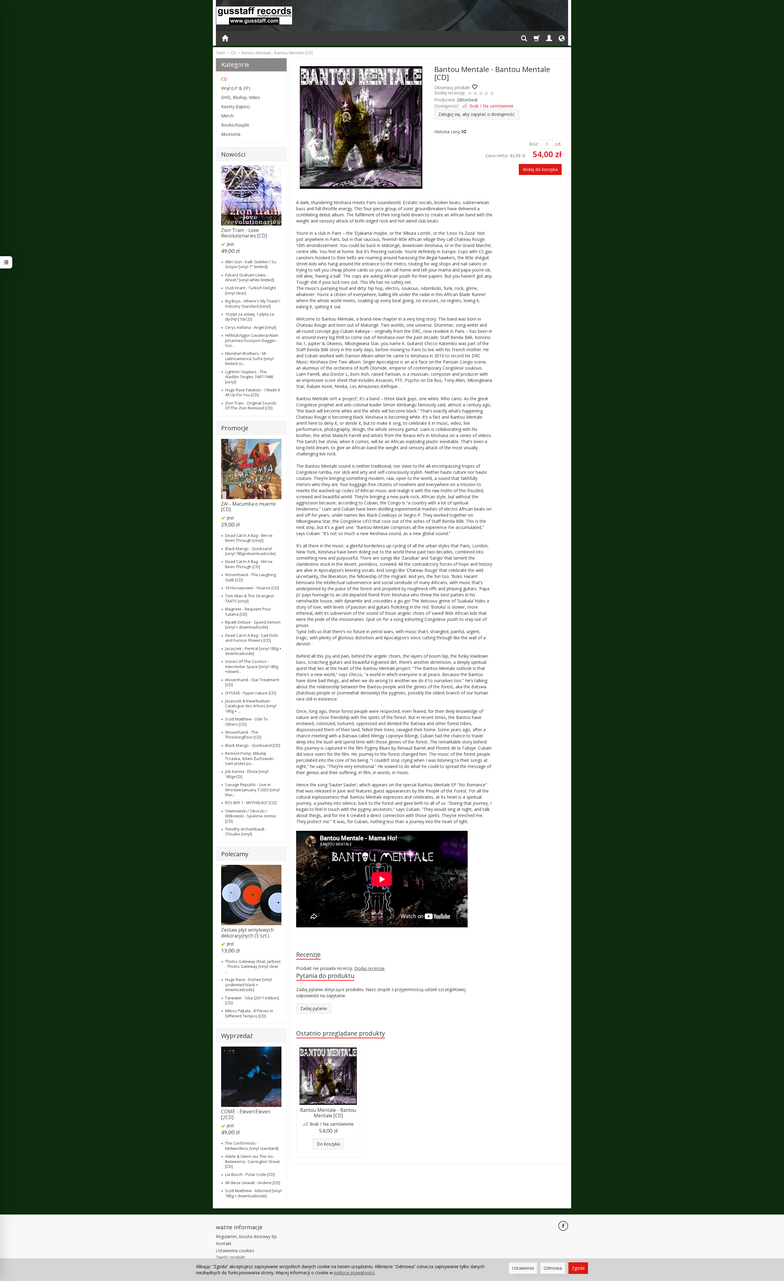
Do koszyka (328, 1144)
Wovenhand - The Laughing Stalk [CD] (250, 577)
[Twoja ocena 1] (470, 94)
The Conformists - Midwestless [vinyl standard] (251, 1145)
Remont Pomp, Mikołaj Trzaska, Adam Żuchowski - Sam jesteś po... (250, 758)
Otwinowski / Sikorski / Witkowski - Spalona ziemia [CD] (250, 816)
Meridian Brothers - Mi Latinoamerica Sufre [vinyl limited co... (249, 358)
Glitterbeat (467, 100)
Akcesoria (230, 134)
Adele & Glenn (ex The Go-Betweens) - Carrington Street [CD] (252, 1161)
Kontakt (224, 1243)
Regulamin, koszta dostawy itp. (246, 1236)
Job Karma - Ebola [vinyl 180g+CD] (246, 774)
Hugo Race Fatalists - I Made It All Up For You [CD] (252, 392)
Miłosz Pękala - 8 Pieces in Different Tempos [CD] (249, 1013)
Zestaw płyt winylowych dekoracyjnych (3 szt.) (247, 933)
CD (224, 79)
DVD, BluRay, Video (240, 97)
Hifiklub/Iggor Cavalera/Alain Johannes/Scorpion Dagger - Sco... (251, 340)
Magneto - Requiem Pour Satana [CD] (248, 611)
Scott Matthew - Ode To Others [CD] (246, 721)
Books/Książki (235, 125)
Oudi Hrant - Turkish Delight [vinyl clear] (250, 290)
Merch (227, 116)
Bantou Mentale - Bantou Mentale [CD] (328, 1113)
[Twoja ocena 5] (492, 94)
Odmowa (553, 1268)
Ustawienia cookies (235, 1250)
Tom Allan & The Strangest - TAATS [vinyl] (250, 598)
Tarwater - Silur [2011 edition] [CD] (252, 1000)
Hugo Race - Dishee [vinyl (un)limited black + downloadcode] (248, 984)
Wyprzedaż (237, 1036)
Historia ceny (447, 132)
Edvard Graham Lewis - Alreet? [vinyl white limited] (249, 277)
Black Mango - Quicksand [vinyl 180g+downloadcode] (250, 551)
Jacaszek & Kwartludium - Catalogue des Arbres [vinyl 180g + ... (250, 706)
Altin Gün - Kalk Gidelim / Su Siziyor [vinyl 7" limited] (250, 264)
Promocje (234, 428)
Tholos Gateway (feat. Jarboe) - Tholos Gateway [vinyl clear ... (252, 966)
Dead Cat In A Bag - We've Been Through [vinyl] (249, 538)
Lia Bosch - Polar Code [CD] (250, 1174)
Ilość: (534, 144)
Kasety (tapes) (235, 106)
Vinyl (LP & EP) (235, 88)
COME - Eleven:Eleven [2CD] (245, 1114)
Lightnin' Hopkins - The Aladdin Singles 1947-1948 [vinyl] (249, 377)
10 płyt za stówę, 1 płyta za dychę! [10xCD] (249, 316)
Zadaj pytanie (313, 1008)
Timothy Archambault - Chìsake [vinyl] (245, 831)
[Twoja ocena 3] (481, 94)
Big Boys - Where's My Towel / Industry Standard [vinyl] (252, 303)
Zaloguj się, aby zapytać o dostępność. (476, 114)
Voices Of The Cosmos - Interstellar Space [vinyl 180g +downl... (251, 666)
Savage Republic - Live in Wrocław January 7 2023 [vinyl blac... (252, 789)
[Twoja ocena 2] (475, 94)
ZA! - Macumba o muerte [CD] (248, 507)
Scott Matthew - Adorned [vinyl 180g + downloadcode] (253, 1193)
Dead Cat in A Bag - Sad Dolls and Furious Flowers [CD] (251, 638)
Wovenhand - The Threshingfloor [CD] (243, 734)
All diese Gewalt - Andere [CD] (252, 1182)
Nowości (233, 154)
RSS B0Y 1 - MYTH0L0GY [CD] (251, 802)
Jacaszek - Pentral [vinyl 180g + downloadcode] (253, 651)
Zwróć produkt (230, 1257)
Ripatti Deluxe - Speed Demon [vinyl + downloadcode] (253, 624)
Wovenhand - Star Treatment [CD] (252, 682)
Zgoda (578, 1268)
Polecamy (234, 854)
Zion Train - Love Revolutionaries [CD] (244, 233)
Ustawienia (523, 1268)
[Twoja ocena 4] (486, 94)
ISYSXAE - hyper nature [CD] (250, 693)
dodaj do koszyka (540, 169)
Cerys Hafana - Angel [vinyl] (250, 327)
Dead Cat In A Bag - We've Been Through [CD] (249, 564)
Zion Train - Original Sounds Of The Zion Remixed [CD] (251, 405)
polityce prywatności (354, 1272)
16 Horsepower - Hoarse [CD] (252, 588)
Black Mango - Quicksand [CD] (252, 745)
